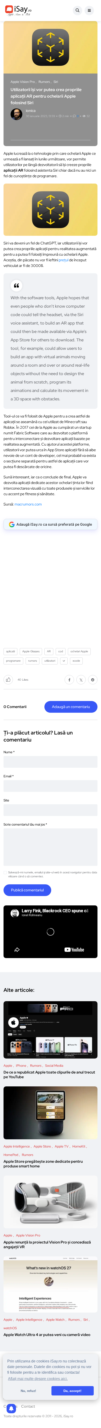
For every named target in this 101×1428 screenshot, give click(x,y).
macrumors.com (28, 504)
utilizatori (49, 661)
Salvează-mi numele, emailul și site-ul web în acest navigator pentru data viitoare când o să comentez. (52, 874)
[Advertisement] (50, 587)
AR (49, 651)
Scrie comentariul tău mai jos (25, 824)
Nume (9, 752)
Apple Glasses (30, 651)
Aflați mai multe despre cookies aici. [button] (38, 1379)
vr (64, 661)
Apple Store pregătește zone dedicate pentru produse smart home (43, 1164)
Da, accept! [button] (72, 1391)
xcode (76, 661)
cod (60, 651)
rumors (32, 661)
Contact (28, 1406)
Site (6, 800)
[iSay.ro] (18, 10)
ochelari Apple (79, 651)
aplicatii (10, 651)
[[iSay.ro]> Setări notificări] (11, 1408)
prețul (63, 260)
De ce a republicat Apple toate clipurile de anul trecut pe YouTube (49, 1075)
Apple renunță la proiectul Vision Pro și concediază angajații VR (47, 1244)
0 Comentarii (15, 706)
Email (9, 776)
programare (13, 661)
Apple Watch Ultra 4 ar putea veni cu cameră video (47, 1334)
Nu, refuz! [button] (28, 1391)
